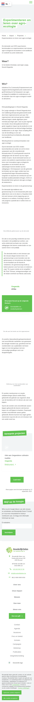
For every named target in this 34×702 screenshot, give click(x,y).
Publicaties (17, 652)
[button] (31, 2)
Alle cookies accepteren (10, 698)
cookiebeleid (16, 684)
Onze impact (17, 591)
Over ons (17, 585)
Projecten (20, 35)
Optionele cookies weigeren (11, 692)
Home (4, 35)
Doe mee (17, 603)
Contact (17, 625)
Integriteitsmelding (17, 656)
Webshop (17, 648)
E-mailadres (6, 522)
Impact (11, 35)
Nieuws (17, 597)
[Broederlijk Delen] (17, 550)
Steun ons (17, 609)
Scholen (17, 640)
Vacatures (17, 632)
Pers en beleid (17, 636)
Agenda (17, 629)
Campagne (17, 644)
